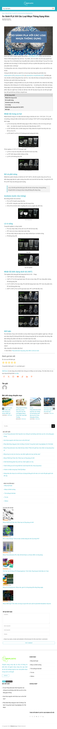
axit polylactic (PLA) (33, 56)
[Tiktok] (38, 716)
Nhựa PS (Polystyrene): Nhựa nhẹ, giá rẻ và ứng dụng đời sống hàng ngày (23, 587)
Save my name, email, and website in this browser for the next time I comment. (26, 639)
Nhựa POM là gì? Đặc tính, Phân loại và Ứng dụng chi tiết (19, 458)
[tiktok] (22, 377)
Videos (6, 501)
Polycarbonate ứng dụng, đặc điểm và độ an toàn (25, 350)
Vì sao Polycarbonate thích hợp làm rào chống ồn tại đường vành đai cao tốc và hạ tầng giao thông (14, 690)
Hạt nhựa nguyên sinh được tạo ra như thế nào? (48, 409)
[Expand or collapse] (51, 95)
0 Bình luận (10, 415)
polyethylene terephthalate (33, 75)
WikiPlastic (5, 371)
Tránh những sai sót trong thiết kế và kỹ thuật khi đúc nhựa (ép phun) (22, 465)
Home (3, 13)
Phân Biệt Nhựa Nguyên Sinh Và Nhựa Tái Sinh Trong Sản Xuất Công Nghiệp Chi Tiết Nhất (28, 444)
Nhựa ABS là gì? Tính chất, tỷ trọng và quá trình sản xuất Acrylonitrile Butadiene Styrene (27, 603)
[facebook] (4, 377)
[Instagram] (34, 716)
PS (23, 75)
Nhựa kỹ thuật (8, 13)
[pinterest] (32, 377)
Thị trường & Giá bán (10, 493)
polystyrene (18, 75)
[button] (3, 409)
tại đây (17, 373)
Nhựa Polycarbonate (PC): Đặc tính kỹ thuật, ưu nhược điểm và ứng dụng (23, 555)
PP (13, 75)
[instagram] (13, 377)
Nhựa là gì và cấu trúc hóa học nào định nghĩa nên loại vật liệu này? (22, 454)
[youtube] (18, 377)
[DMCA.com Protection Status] (7, 681)
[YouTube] (36, 716)
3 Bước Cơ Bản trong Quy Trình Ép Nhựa (14, 469)
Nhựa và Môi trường (9, 489)
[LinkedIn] (43, 716)
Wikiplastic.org (13, 726)
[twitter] (9, 377)
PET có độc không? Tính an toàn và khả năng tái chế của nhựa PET (21, 538)
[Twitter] (32, 716)
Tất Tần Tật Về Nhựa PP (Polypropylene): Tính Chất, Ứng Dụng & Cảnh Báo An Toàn (26, 571)
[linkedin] (27, 377)
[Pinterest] (40, 716)
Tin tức (6, 497)
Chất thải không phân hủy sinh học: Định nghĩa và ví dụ (18, 462)
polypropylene (8, 75)
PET (43, 75)
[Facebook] (30, 716)
